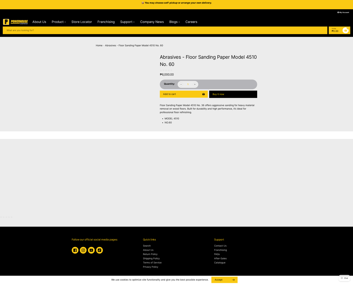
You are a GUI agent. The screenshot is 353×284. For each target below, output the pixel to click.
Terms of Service (152, 262)
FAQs (217, 254)
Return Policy (150, 254)
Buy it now (218, 94)
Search (147, 245)
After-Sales (220, 258)
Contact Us (220, 245)
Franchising (220, 250)
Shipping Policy (151, 258)
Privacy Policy (150, 266)
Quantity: (169, 83)
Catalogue (219, 262)
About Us (148, 250)
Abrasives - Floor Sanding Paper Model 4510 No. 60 (134, 45)
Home (99, 45)
